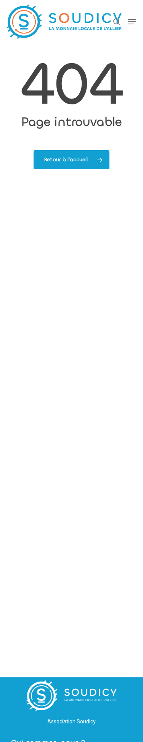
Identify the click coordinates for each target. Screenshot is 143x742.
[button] (132, 21)
